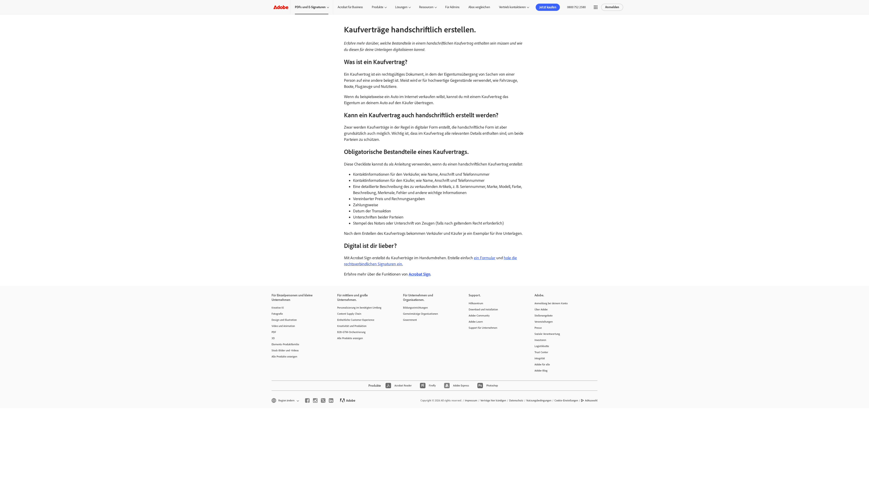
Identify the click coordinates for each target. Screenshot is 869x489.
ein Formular (484, 257)
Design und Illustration (284, 319)
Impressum (471, 400)
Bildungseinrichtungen (415, 307)
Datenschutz (516, 400)
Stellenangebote (544, 315)
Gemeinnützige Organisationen (420, 313)
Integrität (540, 358)
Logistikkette (542, 346)
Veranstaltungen (544, 321)
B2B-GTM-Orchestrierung (351, 332)
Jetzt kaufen (547, 7)
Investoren (540, 340)
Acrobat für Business (350, 7)
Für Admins (452, 7)
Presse (538, 327)
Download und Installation (483, 309)
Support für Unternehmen (483, 327)
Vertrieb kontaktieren (512, 7)
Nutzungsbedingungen (538, 400)
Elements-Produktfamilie (285, 344)
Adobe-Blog (541, 370)
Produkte (377, 7)
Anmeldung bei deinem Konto (551, 303)
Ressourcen (426, 7)
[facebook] (307, 400)
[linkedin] (331, 400)
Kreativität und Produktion (351, 326)
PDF (274, 332)
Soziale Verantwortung (547, 334)
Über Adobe (541, 309)
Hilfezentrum (476, 303)
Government (410, 319)
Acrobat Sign (419, 274)
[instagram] (315, 400)
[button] (595, 7)
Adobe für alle (542, 364)
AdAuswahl (591, 400)
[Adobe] (281, 7)
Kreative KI (278, 307)
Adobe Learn (476, 321)
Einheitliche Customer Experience (355, 319)
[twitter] (323, 400)
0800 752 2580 (576, 7)
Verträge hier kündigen (493, 400)
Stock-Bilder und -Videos (285, 350)
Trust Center (541, 352)
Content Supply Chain (349, 313)
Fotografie (277, 313)
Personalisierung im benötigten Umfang (359, 307)
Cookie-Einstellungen (566, 400)
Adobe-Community (479, 315)
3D (273, 338)
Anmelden (612, 7)
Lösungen (401, 7)
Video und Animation (283, 326)
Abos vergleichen (479, 7)
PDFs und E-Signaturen (310, 7)
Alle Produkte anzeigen (284, 356)
